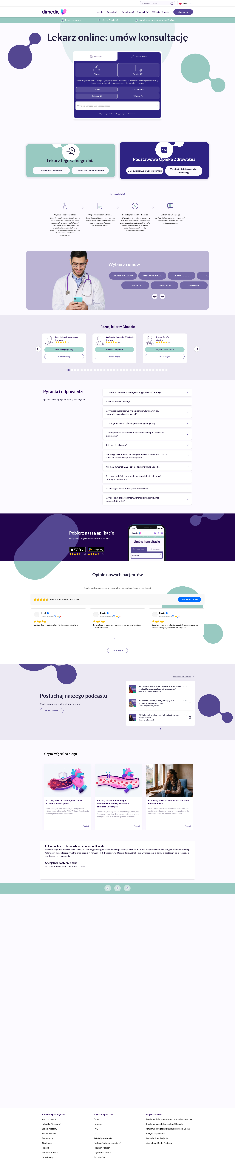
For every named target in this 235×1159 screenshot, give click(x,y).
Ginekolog (47, 1143)
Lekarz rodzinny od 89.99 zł (90, 170)
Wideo (137, 96)
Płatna (97, 74)
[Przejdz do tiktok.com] (117, 888)
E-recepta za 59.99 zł (51, 170)
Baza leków (99, 1157)
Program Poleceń (102, 1147)
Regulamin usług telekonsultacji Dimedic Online (168, 1128)
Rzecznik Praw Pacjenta (157, 1138)
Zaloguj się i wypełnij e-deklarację (145, 170)
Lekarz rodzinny (49, 1128)
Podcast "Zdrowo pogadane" (107, 1143)
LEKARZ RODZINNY (123, 275)
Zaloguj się (183, 12)
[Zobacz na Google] (36, 614)
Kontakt (98, 1124)
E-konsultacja (141, 56)
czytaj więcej (117, 650)
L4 (95, 1133)
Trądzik (45, 1147)
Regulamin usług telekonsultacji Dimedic (164, 1124)
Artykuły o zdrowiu (103, 1138)
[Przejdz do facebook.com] (107, 888)
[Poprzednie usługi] (154, 296)
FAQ (96, 1128)
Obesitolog (47, 1157)
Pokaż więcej (64, 356)
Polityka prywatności (155, 1133)
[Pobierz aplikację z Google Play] (96, 549)
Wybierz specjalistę (64, 349)
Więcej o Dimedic (160, 12)
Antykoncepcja (49, 1119)
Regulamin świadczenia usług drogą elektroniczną (169, 1119)
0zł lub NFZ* (138, 74)
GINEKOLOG (164, 285)
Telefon (95, 96)
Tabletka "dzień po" (51, 1124)
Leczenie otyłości (50, 1152)
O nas (96, 1119)
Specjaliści (112, 12)
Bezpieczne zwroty (73, 20)
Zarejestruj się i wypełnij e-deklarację (183, 171)
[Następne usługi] (162, 296)
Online (97, 89)
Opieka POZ (143, 12)
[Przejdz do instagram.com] (127, 888)
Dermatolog (47, 1138)
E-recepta (98, 12)
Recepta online (49, 1133)
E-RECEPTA (135, 285)
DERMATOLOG (181, 275)
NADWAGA (194, 285)
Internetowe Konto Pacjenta (159, 1143)
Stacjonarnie (138, 89)
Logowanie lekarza (102, 1152)
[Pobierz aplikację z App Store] (77, 549)
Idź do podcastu (51, 711)
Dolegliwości (128, 12)
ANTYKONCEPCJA (152, 275)
